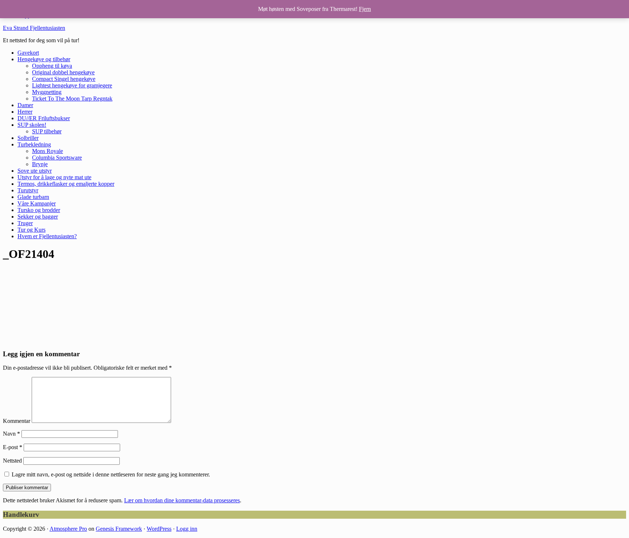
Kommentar (16, 421)
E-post (12, 447)
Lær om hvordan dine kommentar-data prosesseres (182, 500)
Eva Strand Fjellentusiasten (34, 28)
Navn (11, 434)
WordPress (159, 529)
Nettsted (12, 461)
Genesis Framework (119, 529)
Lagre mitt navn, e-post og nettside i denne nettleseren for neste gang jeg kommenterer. (111, 474)
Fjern (365, 9)
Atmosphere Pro (68, 529)
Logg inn (186, 529)
